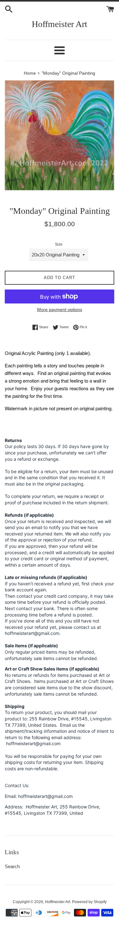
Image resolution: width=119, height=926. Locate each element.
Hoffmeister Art (59, 24)
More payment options (59, 309)
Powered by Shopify (89, 902)
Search (12, 866)
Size (59, 244)
